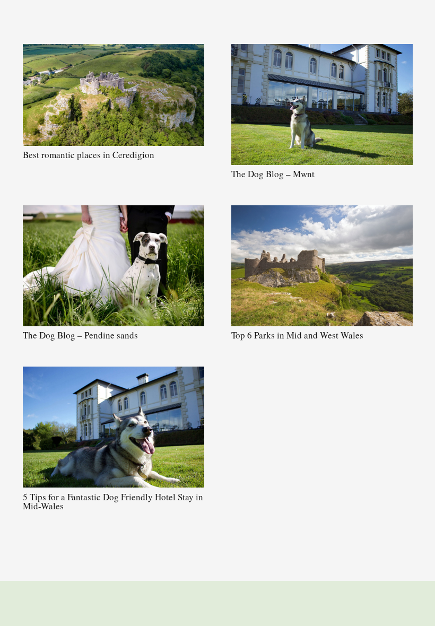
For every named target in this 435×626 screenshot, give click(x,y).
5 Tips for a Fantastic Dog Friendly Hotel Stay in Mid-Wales (113, 501)
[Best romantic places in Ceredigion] (113, 95)
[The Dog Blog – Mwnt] (322, 104)
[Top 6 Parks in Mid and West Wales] (322, 265)
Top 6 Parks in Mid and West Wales (297, 335)
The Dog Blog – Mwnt (273, 174)
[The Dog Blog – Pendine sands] (113, 265)
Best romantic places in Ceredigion (88, 155)
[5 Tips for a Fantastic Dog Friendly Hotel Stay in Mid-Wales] (113, 427)
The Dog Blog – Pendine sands (80, 335)
